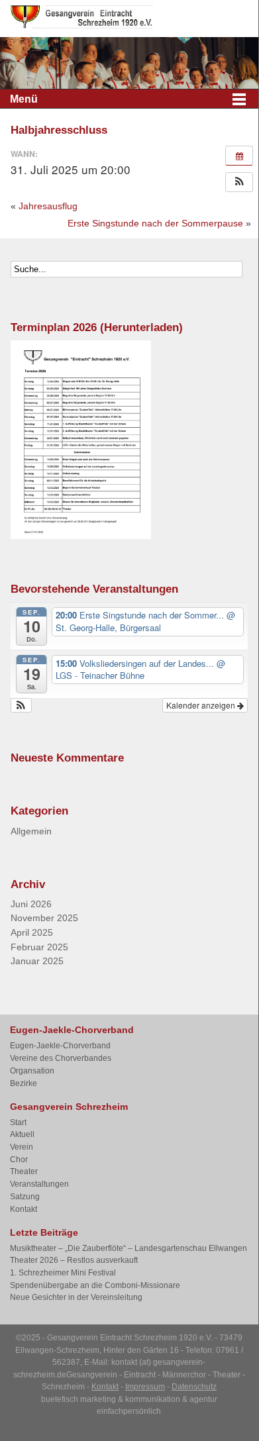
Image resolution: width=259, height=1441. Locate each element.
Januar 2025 (37, 961)
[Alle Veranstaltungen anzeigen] (239, 156)
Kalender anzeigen (201, 705)
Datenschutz (194, 1387)
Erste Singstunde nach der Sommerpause (155, 223)
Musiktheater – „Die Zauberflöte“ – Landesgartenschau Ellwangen (128, 1248)
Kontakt (23, 1209)
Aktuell (22, 1134)
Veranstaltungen (39, 1184)
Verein (21, 1147)
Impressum (145, 1387)
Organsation (32, 1071)
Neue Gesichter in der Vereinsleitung (76, 1297)
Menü (24, 99)
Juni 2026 (31, 904)
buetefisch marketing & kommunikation (110, 1399)
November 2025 (44, 918)
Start (18, 1122)
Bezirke (23, 1083)
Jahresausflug (48, 206)
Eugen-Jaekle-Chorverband (60, 1046)
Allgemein (31, 831)
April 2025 (32, 933)
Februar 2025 (39, 947)
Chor (19, 1160)
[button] (239, 182)
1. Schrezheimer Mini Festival (63, 1273)
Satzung (25, 1197)
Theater (24, 1171)
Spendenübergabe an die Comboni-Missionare (95, 1285)
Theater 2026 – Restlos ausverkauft (74, 1260)
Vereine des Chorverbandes (60, 1058)
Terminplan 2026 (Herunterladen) (97, 327)
